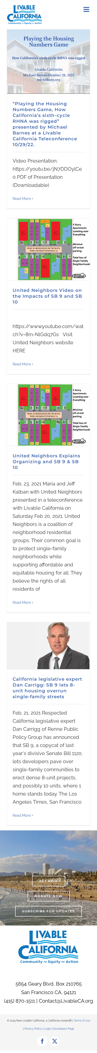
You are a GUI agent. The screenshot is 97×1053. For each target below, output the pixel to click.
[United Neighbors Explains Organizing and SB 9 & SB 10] (48, 415)
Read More (22, 199)
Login (47, 1028)
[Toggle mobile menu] (86, 9)
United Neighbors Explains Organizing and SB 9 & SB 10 (46, 461)
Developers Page (63, 1028)
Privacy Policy (33, 1028)
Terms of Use (82, 1020)
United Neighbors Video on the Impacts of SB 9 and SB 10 (47, 296)
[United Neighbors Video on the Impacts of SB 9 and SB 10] (48, 249)
